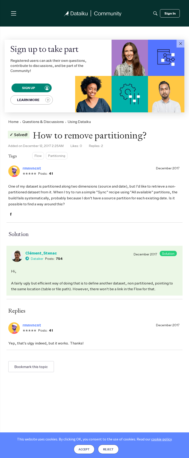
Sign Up (28, 88)
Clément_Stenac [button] (41, 253)
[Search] (155, 13)
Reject (108, 449)
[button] (180, 44)
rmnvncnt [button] (32, 168)
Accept (84, 449)
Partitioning (56, 156)
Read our (154, 439)
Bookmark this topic (31, 366)
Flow (38, 156)
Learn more (28, 100)
